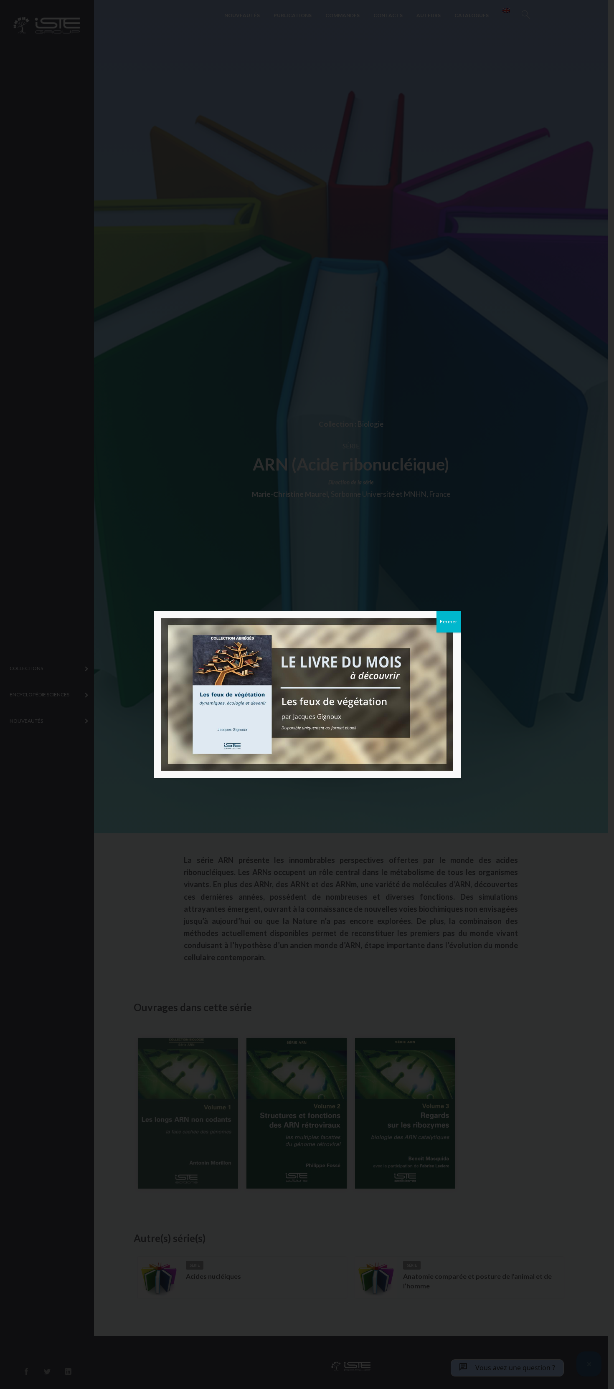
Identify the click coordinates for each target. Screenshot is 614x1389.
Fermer (448, 621)
